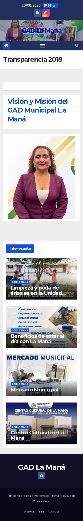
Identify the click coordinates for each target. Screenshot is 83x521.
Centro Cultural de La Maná (37, 435)
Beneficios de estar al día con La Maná (37, 338)
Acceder (53, 511)
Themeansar (41, 501)
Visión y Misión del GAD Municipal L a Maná (38, 110)
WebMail (29, 511)
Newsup (65, 495)
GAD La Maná (41, 30)
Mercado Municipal (34, 390)
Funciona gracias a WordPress (29, 495)
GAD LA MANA (20, 282)
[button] (77, 45)
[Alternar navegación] (42, 46)
